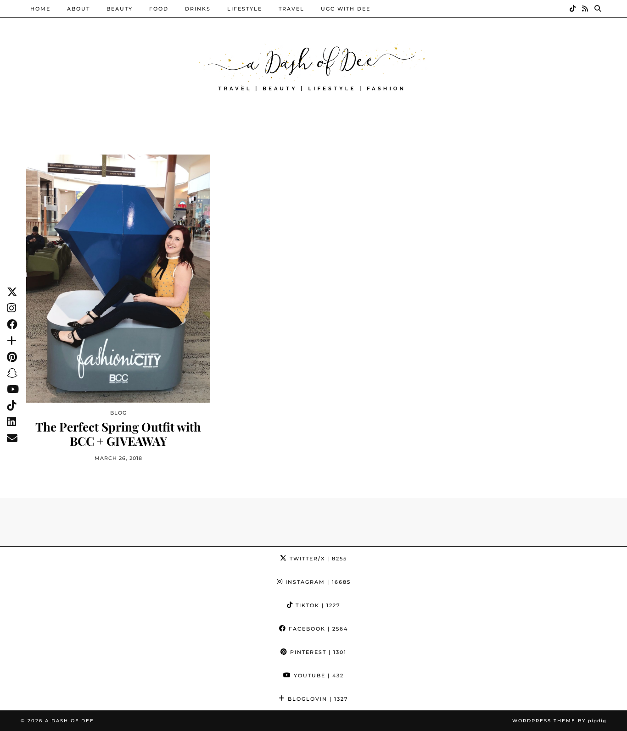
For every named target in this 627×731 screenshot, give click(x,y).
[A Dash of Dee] (313, 66)
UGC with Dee (345, 9)
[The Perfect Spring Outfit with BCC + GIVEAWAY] (118, 278)
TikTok (317, 605)
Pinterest (317, 652)
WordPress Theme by (559, 721)
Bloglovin (317, 699)
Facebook (317, 629)
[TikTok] (573, 8)
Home (40, 9)
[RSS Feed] (585, 8)
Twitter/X (317, 558)
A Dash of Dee (69, 721)
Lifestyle (244, 9)
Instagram (317, 582)
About (78, 9)
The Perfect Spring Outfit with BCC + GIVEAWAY (118, 434)
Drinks (198, 9)
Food (158, 9)
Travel (291, 9)
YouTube (317, 675)
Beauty (119, 9)
